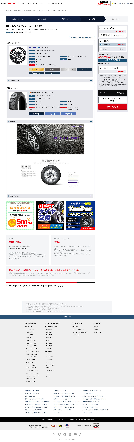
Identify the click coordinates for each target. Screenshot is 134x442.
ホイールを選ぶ (24, 10)
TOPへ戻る (68, 317)
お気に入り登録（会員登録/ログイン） (83, 37)
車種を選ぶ (32, 10)
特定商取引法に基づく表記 (86, 419)
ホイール (32, 3)
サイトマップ (73, 419)
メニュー (41, 3)
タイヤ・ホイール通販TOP (12, 10)
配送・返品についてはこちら (19, 248)
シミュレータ (54, 3)
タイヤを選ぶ (39, 10)
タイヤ (22, 3)
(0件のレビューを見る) (73, 109)
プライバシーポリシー (61, 419)
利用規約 (50, 419)
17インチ (36, 59)
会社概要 (42, 419)
